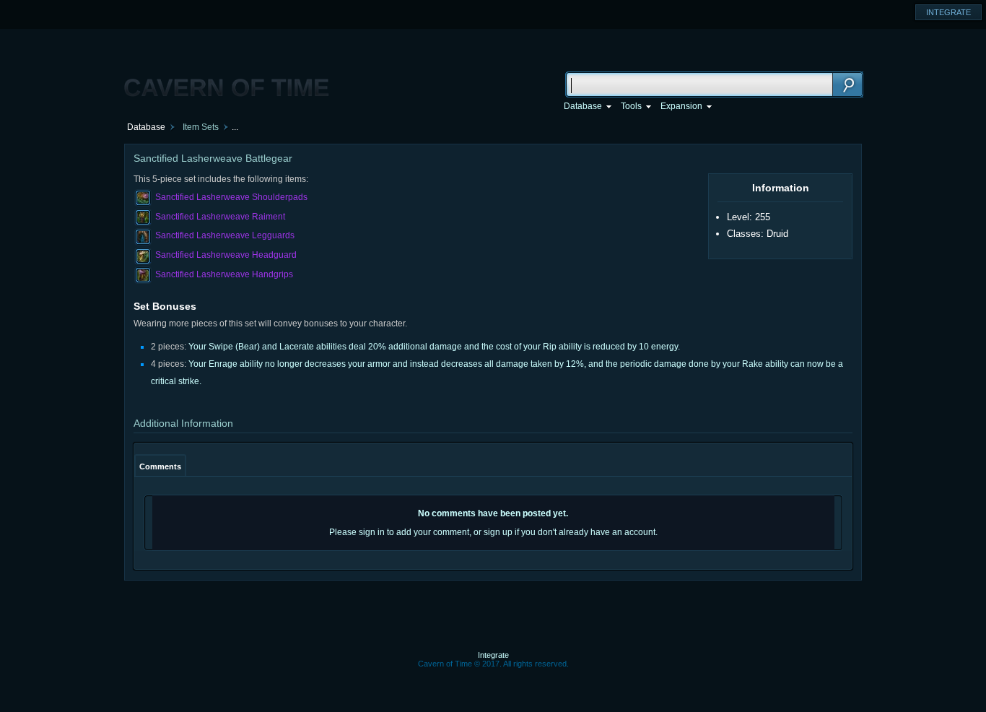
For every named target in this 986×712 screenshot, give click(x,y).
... (235, 127)
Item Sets (201, 127)
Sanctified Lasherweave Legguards (225, 235)
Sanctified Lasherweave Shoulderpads (231, 197)
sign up (498, 532)
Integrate (493, 655)
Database (146, 127)
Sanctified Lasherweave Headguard (226, 255)
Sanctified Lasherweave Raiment (220, 217)
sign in (372, 532)
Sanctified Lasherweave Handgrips (224, 274)
